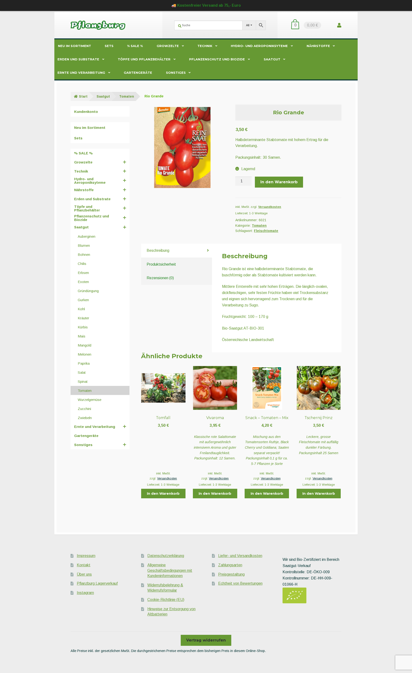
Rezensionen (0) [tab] (160, 278)
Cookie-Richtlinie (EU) (165, 600)
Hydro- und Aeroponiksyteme (259, 46)
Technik (204, 46)
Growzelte (168, 46)
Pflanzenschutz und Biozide (217, 59)
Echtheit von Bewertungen (240, 583)
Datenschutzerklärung (165, 556)
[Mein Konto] (339, 25)
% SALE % (135, 46)
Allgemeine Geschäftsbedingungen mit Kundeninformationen (169, 570)
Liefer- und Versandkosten (240, 556)
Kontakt (83, 565)
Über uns (84, 574)
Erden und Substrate (78, 59)
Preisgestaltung (231, 574)
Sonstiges (176, 72)
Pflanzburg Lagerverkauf (97, 583)
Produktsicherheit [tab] (161, 264)
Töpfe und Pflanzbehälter (144, 59)
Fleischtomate (266, 231)
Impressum (86, 556)
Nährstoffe (318, 46)
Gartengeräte (138, 72)
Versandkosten (269, 207)
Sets (109, 46)
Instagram (85, 593)
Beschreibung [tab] (158, 250)
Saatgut (272, 59)
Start (83, 96)
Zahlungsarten (230, 565)
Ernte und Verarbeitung (81, 72)
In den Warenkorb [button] (163, 493)
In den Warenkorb (279, 182)
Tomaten (126, 96)
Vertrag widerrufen (206, 640)
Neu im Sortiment (74, 46)
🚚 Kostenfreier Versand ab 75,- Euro (206, 5)
